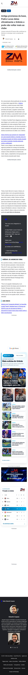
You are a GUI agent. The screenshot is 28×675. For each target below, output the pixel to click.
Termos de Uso (17, 668)
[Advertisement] (14, 85)
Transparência (17, 664)
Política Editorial (22, 661)
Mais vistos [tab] (8, 355)
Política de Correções (8, 664)
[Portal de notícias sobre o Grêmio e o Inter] (14, 3)
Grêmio (9, 10)
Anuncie (23, 668)
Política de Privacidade (8, 668)
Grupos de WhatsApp (14, 671)
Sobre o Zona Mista (13, 661)
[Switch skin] (2, 4)
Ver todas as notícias (6, 460)
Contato (23, 664)
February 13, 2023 (17, 253)
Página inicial (5, 661)
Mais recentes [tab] (19, 355)
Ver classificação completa (14, 523)
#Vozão (9, 244)
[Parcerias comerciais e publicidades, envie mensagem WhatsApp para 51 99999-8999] (14, 474)
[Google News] (14, 348)
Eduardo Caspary (9, 39)
